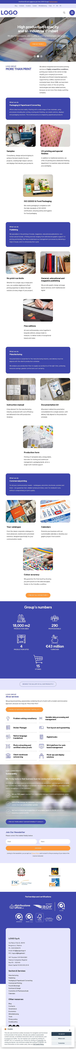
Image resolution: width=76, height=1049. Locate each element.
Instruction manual (15, 405)
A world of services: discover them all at (24, 709)
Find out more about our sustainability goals (25, 822)
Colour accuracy (31, 574)
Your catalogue (14, 527)
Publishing (13, 229)
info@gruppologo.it (19, 951)
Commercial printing (18, 481)
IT (53, 5)
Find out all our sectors (37, 595)
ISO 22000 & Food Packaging (38, 201)
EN (57, 5)
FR (60, 5)
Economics (12, 1011)
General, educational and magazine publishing (53, 279)
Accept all (61, 1034)
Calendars (46, 527)
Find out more (53, 1)
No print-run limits (15, 278)
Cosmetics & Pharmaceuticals (18, 991)
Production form (31, 452)
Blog (16, 5)
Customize (61, 1043)
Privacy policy (13, 1019)
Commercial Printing (15, 983)
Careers (35, 5)
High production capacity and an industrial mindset (38, 29)
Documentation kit (50, 405)
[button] (35, 56)
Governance (13, 1009)
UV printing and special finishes (52, 152)
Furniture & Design (15, 988)
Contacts (21, 5)
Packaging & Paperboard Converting (25, 105)
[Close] (70, 1030)
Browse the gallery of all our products (38, 684)
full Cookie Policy (38, 1044)
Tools (50, 5)
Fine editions (30, 326)
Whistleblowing (43, 5)
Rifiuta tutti (61, 1038)
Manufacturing (15, 354)
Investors (28, 5)
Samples (11, 151)
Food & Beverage (14, 986)
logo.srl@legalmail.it (18, 953)
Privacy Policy (35, 853)
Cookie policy (13, 1022)
